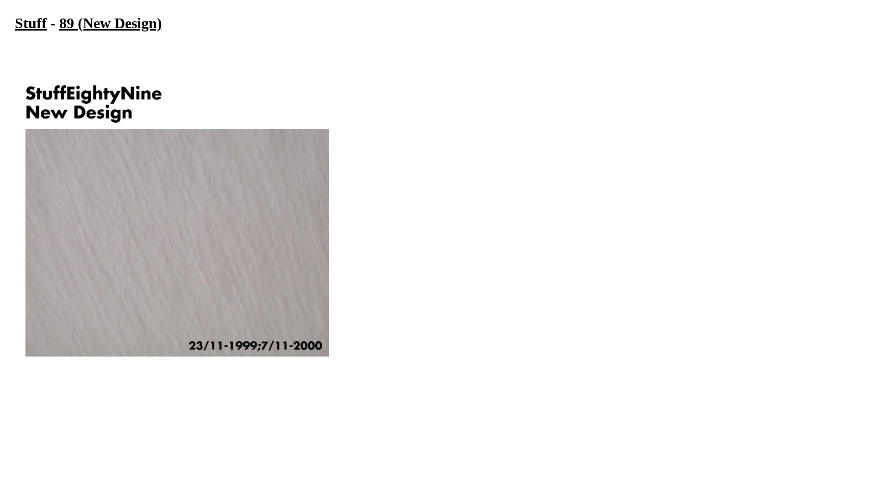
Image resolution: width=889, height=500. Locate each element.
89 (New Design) (110, 23)
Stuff (31, 23)
